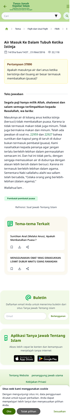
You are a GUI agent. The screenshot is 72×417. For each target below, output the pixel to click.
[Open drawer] (68, 6)
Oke (9, 411)
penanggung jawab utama (47, 375)
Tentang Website (19, 375)
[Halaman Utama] (6, 28)
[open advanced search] (56, 15)
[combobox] (29, 16)
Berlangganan (58, 316)
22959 (34, 134)
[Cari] (67, 16)
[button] (11, 247)
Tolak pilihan (28, 411)
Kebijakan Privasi (36, 381)
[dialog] (34, 401)
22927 (48, 134)
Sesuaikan (60, 411)
